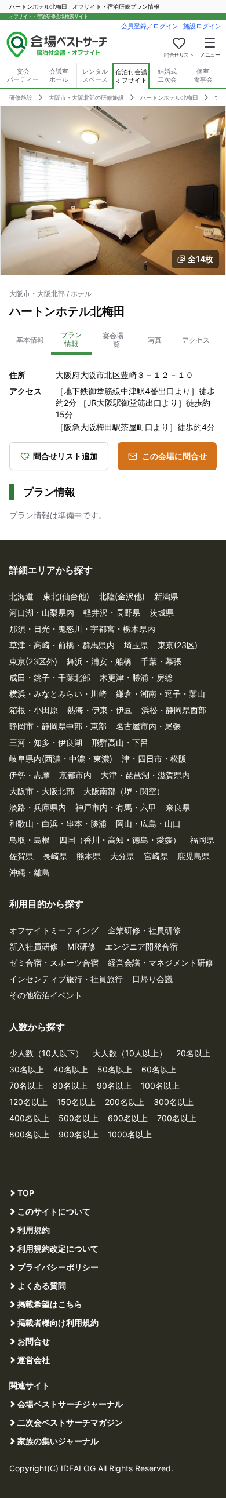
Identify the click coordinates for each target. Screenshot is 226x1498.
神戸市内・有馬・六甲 (115, 807)
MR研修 (81, 946)
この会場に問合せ (174, 456)
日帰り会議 (152, 979)
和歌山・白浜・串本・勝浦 (58, 823)
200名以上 (124, 1102)
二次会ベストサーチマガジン (70, 1422)
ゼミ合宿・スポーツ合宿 (54, 963)
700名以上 (176, 1118)
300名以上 (174, 1102)
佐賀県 (21, 856)
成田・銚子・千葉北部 (49, 677)
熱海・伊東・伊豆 (99, 710)
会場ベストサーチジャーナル (70, 1404)
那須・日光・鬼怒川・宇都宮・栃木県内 (82, 629)
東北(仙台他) (66, 596)
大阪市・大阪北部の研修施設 (86, 97)
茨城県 (162, 612)
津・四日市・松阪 (154, 758)
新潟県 (166, 596)
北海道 (21, 596)
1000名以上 (130, 1134)
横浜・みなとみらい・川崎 (58, 694)
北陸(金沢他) (122, 596)
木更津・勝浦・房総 (136, 677)
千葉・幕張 (161, 661)
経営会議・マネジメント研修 (160, 963)
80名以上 (70, 1085)
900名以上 (79, 1134)
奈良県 (178, 807)
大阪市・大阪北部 (41, 791)
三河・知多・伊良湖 (45, 742)
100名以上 (160, 1085)
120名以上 (28, 1102)
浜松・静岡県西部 (173, 710)
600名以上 (128, 1118)
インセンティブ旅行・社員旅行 (66, 979)
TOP (25, 1193)
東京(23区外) (33, 661)
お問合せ (33, 1341)
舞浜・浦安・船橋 (99, 661)
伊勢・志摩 (29, 775)
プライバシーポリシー (58, 1267)
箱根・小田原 (33, 710)
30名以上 (26, 1069)
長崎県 (55, 856)
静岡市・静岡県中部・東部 (58, 726)
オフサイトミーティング (54, 930)
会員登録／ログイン (149, 26)
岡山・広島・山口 (148, 823)
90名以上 (114, 1085)
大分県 (122, 856)
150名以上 (76, 1102)
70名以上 (26, 1085)
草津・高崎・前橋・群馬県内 (62, 645)
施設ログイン (202, 26)
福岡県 (202, 840)
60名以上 (158, 1069)
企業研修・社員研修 (144, 930)
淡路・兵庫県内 (37, 807)
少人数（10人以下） (46, 1053)
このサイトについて (53, 1211)
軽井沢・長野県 (111, 612)
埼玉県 (136, 645)
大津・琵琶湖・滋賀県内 (145, 775)
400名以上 (29, 1118)
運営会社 (33, 1360)
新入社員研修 (33, 946)
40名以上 (70, 1069)
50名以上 (114, 1069)
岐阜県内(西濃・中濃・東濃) (60, 758)
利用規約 (33, 1230)
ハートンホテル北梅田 (169, 97)
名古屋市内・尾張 (148, 726)
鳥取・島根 (29, 840)
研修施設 (20, 97)
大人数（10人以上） (130, 1053)
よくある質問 (41, 1285)
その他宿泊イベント (45, 995)
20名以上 (193, 1053)
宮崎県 (156, 856)
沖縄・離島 (29, 872)
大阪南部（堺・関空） (124, 791)
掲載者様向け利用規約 (58, 1323)
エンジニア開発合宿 (141, 946)
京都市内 (75, 775)
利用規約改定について (58, 1248)
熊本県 (88, 856)
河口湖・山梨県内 (41, 612)
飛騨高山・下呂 (120, 742)
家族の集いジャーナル (58, 1441)
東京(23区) (178, 645)
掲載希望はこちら (49, 1304)
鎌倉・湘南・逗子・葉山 (160, 694)
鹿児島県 (193, 856)
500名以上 (79, 1118)
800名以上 (29, 1134)
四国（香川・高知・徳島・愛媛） (120, 840)
